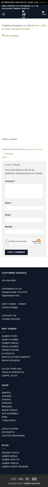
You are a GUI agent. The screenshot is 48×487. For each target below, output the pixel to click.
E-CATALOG (8, 353)
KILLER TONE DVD (12, 368)
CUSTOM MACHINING (13, 435)
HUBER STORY (10, 336)
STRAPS (6, 399)
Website (8, 227)
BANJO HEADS (9, 410)
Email (8, 215)
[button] (3, 14)
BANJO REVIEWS (11, 360)
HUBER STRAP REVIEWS (15, 466)
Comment (10, 181)
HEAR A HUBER (10, 339)
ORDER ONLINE (10, 350)
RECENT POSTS (10, 452)
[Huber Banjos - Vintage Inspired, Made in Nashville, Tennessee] (24, 14)
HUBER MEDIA (9, 456)
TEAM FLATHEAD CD (13, 372)
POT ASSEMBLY (10, 413)
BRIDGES (7, 406)
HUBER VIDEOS (10, 343)
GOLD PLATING (10, 428)
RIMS (4, 417)
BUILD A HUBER (10, 346)
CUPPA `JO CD (9, 375)
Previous (7, 153)
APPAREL (7, 396)
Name (8, 203)
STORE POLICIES (11, 319)
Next (5, 157)
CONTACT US (9, 315)
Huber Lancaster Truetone (17, 29)
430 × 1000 (40, 25)
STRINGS (7, 403)
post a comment (36, 149)
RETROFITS (8, 432)
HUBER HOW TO (10, 459)
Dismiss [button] (43, 2)
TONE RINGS (9, 420)
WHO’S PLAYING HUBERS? (16, 357)
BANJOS (6, 392)
